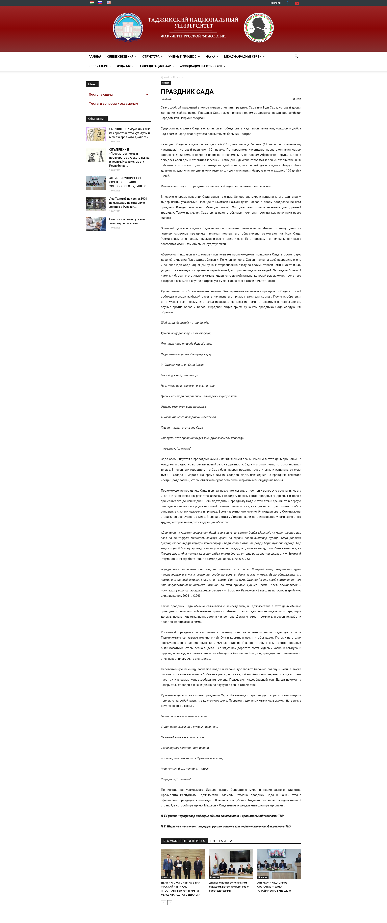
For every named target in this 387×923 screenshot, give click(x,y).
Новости (166, 83)
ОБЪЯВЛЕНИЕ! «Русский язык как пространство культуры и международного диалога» (129, 133)
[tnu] (193, 29)
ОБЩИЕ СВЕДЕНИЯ (120, 56)
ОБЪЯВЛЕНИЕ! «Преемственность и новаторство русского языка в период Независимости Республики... (129, 157)
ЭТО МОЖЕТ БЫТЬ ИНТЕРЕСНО (184, 840)
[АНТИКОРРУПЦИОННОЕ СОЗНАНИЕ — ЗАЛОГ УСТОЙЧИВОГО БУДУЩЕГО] (279, 864)
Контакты (275, 3)
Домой (165, 77)
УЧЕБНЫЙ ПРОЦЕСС (183, 56)
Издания (124, 66)
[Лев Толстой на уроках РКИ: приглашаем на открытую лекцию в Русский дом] (96, 204)
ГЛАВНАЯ (95, 56)
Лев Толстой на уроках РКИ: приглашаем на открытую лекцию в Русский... (128, 202)
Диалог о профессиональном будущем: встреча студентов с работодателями (229, 886)
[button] (296, 57)
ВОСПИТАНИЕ (98, 66)
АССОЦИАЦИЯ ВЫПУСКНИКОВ (201, 66)
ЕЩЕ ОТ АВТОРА (221, 840)
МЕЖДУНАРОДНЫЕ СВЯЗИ (242, 56)
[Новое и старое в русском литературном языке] (96, 224)
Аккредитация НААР (155, 66)
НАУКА (210, 56)
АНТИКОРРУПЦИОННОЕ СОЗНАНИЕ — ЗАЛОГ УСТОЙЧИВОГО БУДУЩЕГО (274, 886)
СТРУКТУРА (150, 56)
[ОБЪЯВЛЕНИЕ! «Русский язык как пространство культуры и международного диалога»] (96, 134)
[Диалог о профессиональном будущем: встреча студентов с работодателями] (231, 864)
